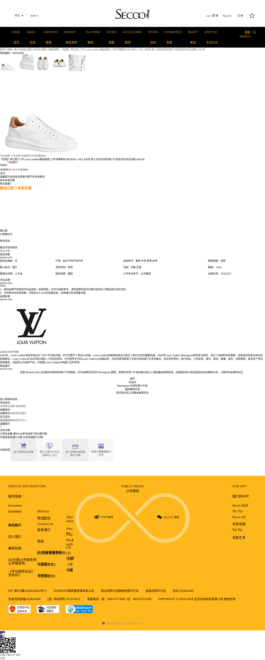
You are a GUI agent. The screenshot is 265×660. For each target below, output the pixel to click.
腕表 (49, 42)
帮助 (40, 541)
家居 (169, 42)
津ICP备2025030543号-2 (30, 590)
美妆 (193, 42)
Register (227, 15)
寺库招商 (15, 548)
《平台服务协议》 (21, 571)
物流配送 (44, 518)
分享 (33, 155)
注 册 (240, 15)
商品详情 (5, 251)
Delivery (43, 511)
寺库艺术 (239, 537)
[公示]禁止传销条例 (22, 560)
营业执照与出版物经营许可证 (120, 590)
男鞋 (9, 49)
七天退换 (15, 155)
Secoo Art (239, 517)
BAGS (31, 32)
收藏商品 (41, 155)
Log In (209, 15)
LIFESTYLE (210, 32)
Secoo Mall (240, 505)
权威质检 (26, 155)
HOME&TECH (173, 32)
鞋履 (111, 42)
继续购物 (20, 406)
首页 (16, 42)
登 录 (215, 15)
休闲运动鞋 (40, 49)
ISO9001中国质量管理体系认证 (74, 590)
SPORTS (153, 32)
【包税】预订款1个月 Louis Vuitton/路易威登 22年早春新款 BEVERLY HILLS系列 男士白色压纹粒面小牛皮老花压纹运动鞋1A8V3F (133, 49)
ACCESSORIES (132, 32)
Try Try (237, 511)
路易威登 (54, 49)
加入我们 (15, 536)
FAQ (69, 534)
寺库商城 (239, 524)
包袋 (32, 42)
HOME (15, 32)
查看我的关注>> (19, 420)
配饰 (128, 42)
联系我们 (44, 530)
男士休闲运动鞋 (22, 49)
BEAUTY (193, 32)
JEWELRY (70, 32)
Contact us (45, 524)
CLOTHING (93, 32)
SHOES (111, 32)
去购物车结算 (7, 406)
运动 (153, 42)
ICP (11, 590)
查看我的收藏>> (19, 413)
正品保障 (5, 155)
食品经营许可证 (156, 590)
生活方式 (212, 42)
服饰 (90, 42)
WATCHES (50, 32)
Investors (15, 505)
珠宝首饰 (71, 42)
